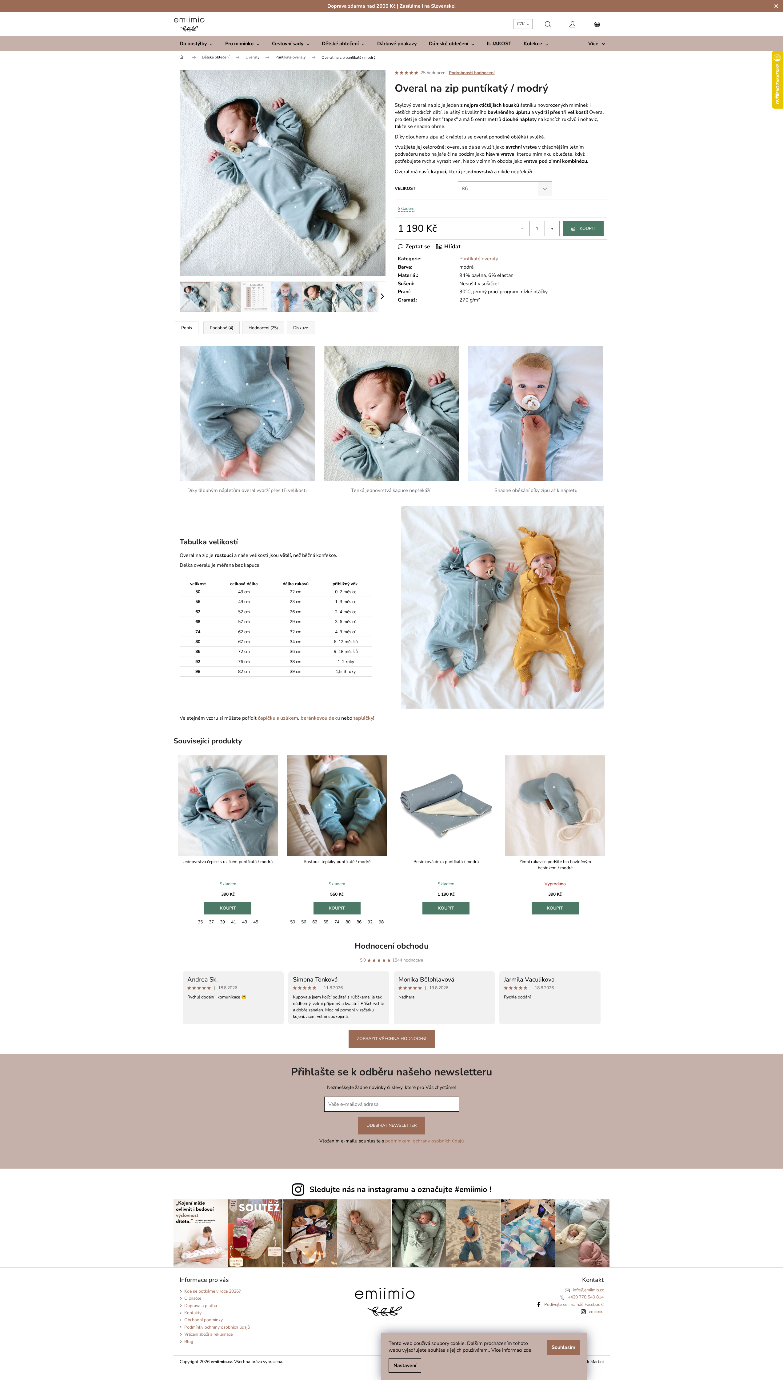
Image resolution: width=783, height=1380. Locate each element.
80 (348, 922)
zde (527, 1350)
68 (325, 922)
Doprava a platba (200, 1306)
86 (359, 922)
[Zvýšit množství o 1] (552, 228)
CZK (521, 24)
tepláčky (362, 718)
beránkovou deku (321, 718)
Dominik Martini (588, 1362)
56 (303, 922)
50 (292, 922)
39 (222, 922)
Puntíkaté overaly (478, 258)
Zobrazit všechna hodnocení (391, 1039)
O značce (192, 1298)
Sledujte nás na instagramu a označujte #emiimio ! (400, 1189)
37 (211, 922)
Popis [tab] (186, 328)
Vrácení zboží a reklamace (208, 1334)
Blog (188, 1342)
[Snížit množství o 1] (522, 228)
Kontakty (193, 1313)
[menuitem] (196, 43)
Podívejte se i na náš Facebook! (574, 1304)
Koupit (587, 228)
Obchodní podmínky (203, 1320)
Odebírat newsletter (391, 1125)
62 (314, 922)
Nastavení (404, 1365)
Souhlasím (563, 1347)
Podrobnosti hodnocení (472, 73)
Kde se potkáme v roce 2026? (212, 1291)
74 (336, 922)
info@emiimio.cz (588, 1290)
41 (233, 922)
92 (370, 922)
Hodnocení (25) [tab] (263, 328)
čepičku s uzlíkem (278, 718)
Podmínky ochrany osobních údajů (217, 1327)
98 (381, 922)
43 (244, 922)
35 (200, 922)
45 (255, 922)
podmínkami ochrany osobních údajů (424, 1141)
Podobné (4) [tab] (221, 328)
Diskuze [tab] (300, 328)
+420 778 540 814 (586, 1297)
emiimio (596, 1311)
